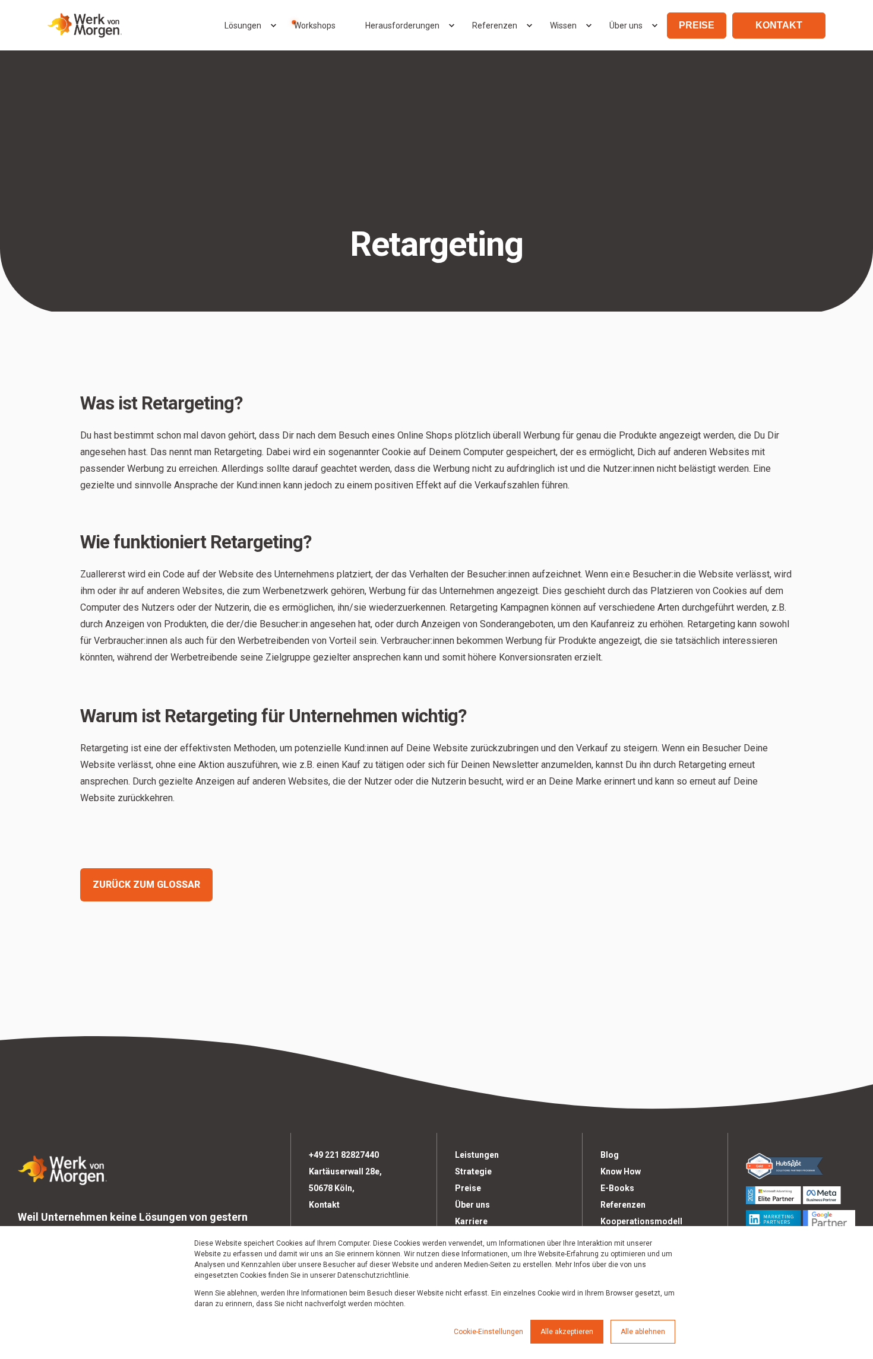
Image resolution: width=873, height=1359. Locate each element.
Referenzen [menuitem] (494, 25)
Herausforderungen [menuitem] (402, 25)
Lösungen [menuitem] (242, 25)
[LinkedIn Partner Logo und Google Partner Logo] (800, 1219)
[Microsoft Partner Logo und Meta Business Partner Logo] (800, 1195)
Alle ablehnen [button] (643, 1332)
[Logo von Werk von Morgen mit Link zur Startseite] (62, 1168)
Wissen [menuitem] (563, 25)
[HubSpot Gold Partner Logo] (800, 1165)
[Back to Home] (85, 25)
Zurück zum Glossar (146, 884)
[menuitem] (273, 25)
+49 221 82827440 (344, 1155)
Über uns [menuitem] (626, 25)
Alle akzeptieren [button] (566, 1332)
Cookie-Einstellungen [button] (488, 1332)
